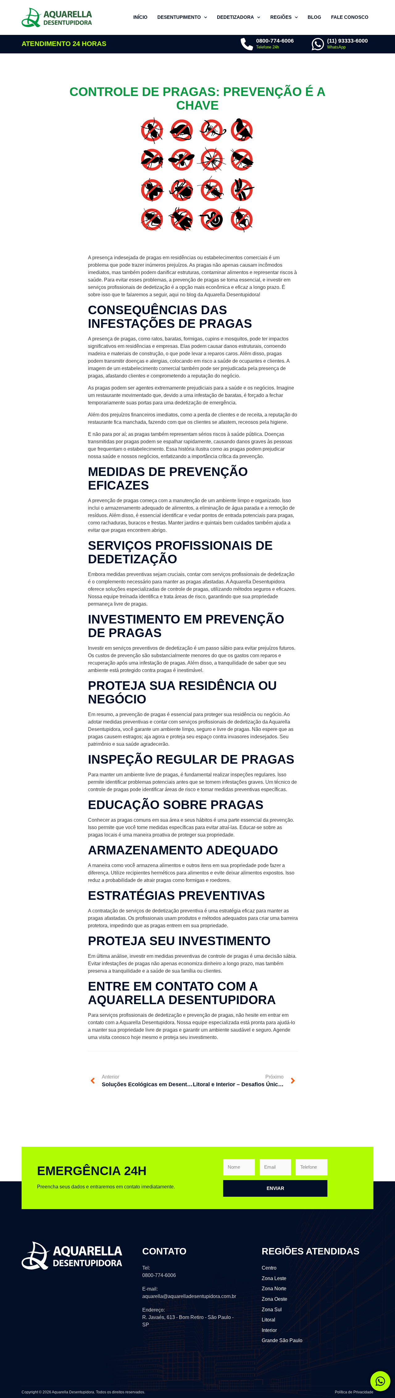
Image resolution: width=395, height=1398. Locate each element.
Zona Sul (272, 1309)
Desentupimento (179, 17)
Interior (269, 1330)
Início (140, 17)
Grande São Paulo (282, 1340)
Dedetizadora (235, 17)
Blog (314, 17)
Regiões (281, 17)
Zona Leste (274, 1278)
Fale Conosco (349, 17)
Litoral (268, 1319)
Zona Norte (274, 1288)
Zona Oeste (274, 1299)
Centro (269, 1268)
